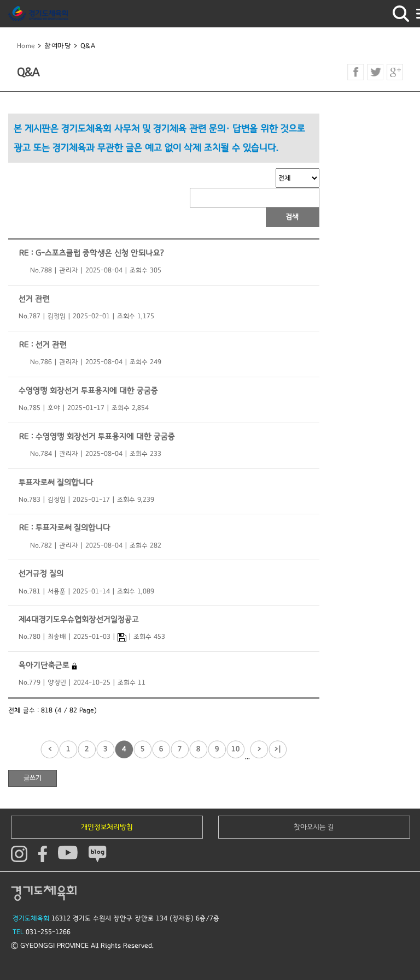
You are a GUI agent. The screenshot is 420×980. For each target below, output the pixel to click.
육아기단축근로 (45, 665)
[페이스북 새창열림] (355, 72)
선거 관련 (34, 299)
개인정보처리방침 (107, 827)
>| (278, 749)
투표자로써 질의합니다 (56, 482)
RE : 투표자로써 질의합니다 (64, 528)
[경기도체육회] (38, 13)
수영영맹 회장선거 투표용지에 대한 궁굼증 (88, 391)
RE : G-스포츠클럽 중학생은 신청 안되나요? (91, 253)
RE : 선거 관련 (43, 345)
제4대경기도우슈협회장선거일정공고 (79, 619)
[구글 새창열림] (395, 72)
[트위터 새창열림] (375, 72)
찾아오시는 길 (314, 827)
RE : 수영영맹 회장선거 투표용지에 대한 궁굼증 (97, 436)
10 (235, 749)
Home (26, 46)
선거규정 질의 (41, 573)
